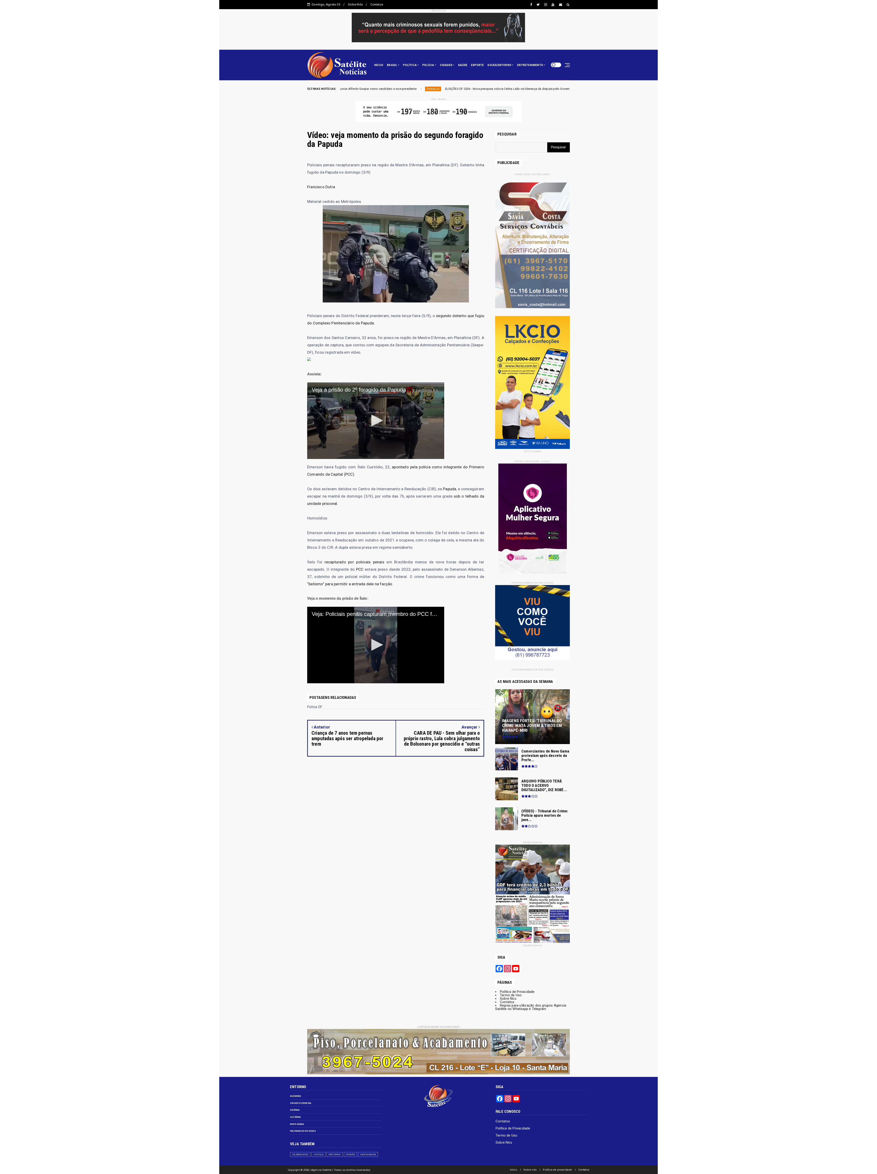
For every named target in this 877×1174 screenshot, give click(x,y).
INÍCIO (378, 65)
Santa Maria (368, 1154)
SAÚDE (462, 65)
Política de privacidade (557, 1170)
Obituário (334, 1154)
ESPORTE (477, 65)
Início (513, 1170)
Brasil (529, 88)
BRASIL (392, 65)
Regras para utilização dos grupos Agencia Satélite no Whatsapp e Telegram (530, 1007)
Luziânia (295, 1117)
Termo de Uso (511, 995)
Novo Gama (297, 1124)
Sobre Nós (355, 4)
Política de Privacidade (517, 992)
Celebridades (300, 1154)
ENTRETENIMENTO (530, 65)
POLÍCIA (428, 65)
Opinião (350, 1154)
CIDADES (446, 65)
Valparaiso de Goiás (303, 1131)
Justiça (318, 1154)
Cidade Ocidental (301, 1103)
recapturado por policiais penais (354, 562)
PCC (360, 569)
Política (375, 88)
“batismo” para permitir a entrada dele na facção (349, 584)
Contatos (376, 4)
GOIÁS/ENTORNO (499, 65)
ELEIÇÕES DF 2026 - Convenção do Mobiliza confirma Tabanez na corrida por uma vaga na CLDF (450, 88)
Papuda (449, 489)
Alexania (295, 1096)
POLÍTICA (410, 65)
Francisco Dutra (321, 187)
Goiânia (295, 1110)
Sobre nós (529, 1170)
